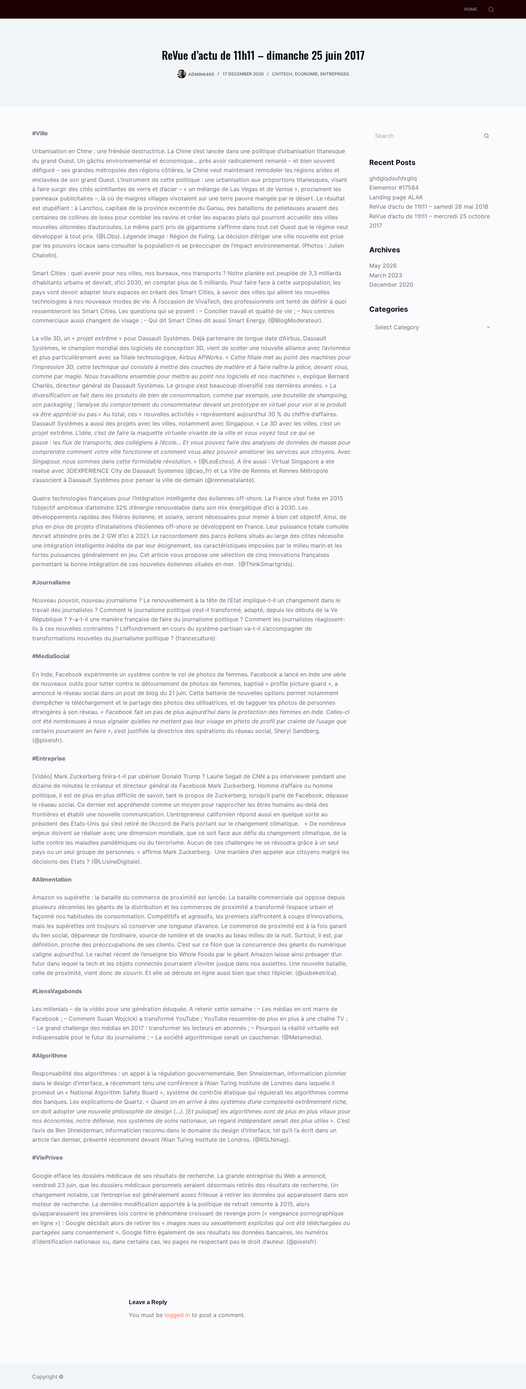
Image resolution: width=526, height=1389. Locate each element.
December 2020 (391, 284)
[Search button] (486, 135)
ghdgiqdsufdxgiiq (393, 178)
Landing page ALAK (396, 197)
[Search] (491, 9)
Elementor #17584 (394, 187)
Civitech (282, 74)
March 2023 (385, 275)
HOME (470, 9)
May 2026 (383, 265)
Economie (306, 74)
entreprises (334, 74)
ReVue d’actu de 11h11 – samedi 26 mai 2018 (428, 206)
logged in (177, 1314)
